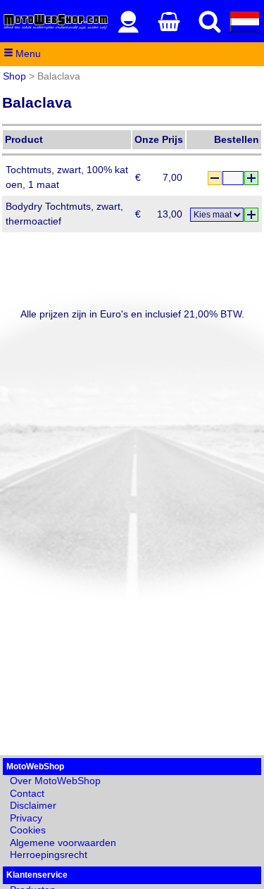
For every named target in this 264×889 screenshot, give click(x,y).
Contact (27, 793)
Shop (14, 76)
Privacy (26, 818)
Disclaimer (33, 805)
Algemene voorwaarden (63, 842)
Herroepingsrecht (48, 854)
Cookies (28, 830)
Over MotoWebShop (55, 780)
